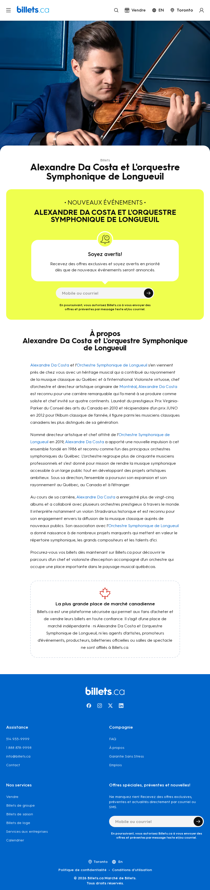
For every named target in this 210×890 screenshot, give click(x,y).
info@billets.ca (18, 756)
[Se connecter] (201, 10)
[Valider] (148, 293)
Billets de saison (19, 814)
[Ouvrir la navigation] (8, 10)
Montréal (128, 386)
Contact (13, 765)
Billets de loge (18, 823)
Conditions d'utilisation (132, 870)
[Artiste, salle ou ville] (116, 10)
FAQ (112, 739)
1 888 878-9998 (19, 748)
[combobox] (181, 10)
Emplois (115, 765)
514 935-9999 (17, 739)
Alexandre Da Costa (49, 365)
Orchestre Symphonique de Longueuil (112, 365)
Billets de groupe (20, 805)
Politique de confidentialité (82, 870)
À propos (116, 748)
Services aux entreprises (27, 831)
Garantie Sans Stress (126, 756)
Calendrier (15, 840)
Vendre (12, 797)
